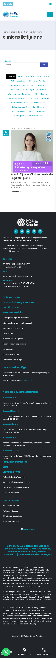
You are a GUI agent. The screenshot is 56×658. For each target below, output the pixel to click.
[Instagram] (40, 231)
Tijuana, (20, 554)
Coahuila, (9, 554)
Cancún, (11, 545)
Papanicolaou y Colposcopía (14, 344)
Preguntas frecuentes (15, 461)
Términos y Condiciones (13, 516)
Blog (5, 466)
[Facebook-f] (16, 231)
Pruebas (45, 98)
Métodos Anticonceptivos (13, 339)
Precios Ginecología (11, 354)
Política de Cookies (10, 511)
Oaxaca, (13, 551)
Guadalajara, (21, 548)
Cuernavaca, (31, 545)
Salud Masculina (38, 102)
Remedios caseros (19, 102)
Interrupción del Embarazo (20, 94)
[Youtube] (28, 231)
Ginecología (28, 89)
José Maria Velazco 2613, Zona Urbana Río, (19, 429)
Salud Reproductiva (20, 107)
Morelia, (46, 548)
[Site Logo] (11, 14)
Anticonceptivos (18, 81)
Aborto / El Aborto (26, 76)
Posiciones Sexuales (16, 98)
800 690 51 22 (14, 267)
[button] (7, 61)
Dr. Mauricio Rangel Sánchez (18, 302)
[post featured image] (32, 151)
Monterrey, (35, 548)
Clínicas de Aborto (37, 81)
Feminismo (14, 89)
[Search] (44, 64)
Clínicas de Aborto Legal (12, 360)
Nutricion (44, 94)
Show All (11, 76)
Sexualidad (41, 111)
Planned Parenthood (11, 493)
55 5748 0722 (23, 264)
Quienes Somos (11, 297)
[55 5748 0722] (24, 650)
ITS (36, 94)
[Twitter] (22, 231)
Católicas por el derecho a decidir (16, 487)
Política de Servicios (11, 521)
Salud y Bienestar (17, 111)
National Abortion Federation (14, 477)
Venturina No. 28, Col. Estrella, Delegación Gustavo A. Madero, (27, 403)
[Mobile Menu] (50, 14)
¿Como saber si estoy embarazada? (17, 323)
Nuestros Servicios (13, 312)
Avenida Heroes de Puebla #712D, (16, 456)
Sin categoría (18, 115)
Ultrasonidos (8, 349)
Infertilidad (41, 89)
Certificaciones (11, 307)
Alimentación (43, 76)
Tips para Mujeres (35, 115)
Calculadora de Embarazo (13, 328)
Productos (33, 98)
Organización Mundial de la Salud (16, 482)
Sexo (31, 111)
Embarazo (41, 85)
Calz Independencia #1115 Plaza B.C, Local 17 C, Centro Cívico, (27, 416)
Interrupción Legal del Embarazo (16, 318)
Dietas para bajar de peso (21, 85)
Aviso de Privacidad (11, 506)
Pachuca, (23, 551)
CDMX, (20, 545)
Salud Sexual (38, 107)
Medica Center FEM (24, 129)
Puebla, (33, 551)
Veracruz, (42, 551)
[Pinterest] (34, 231)
